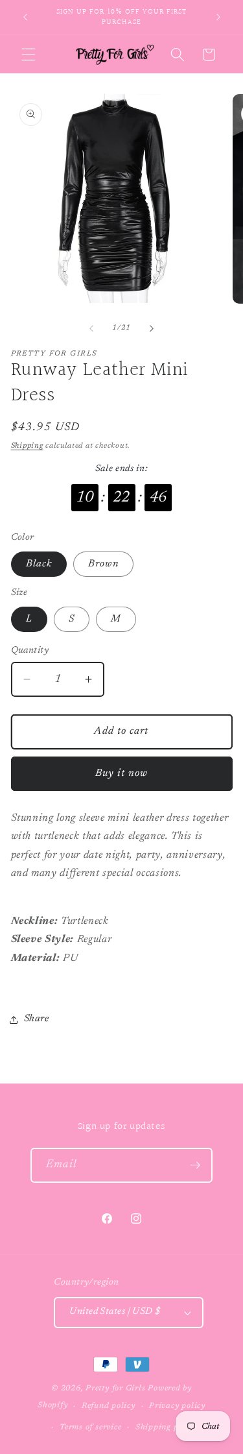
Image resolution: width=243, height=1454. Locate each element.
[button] (28, 54)
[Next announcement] (218, 17)
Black (39, 564)
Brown (103, 564)
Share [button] (36, 1019)
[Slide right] (151, 328)
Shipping (27, 446)
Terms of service (90, 1427)
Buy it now (121, 773)
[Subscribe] (195, 1165)
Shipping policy (166, 1427)
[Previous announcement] (25, 17)
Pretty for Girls (115, 1388)
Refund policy (108, 1406)
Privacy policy (177, 1406)
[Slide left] (91, 328)
